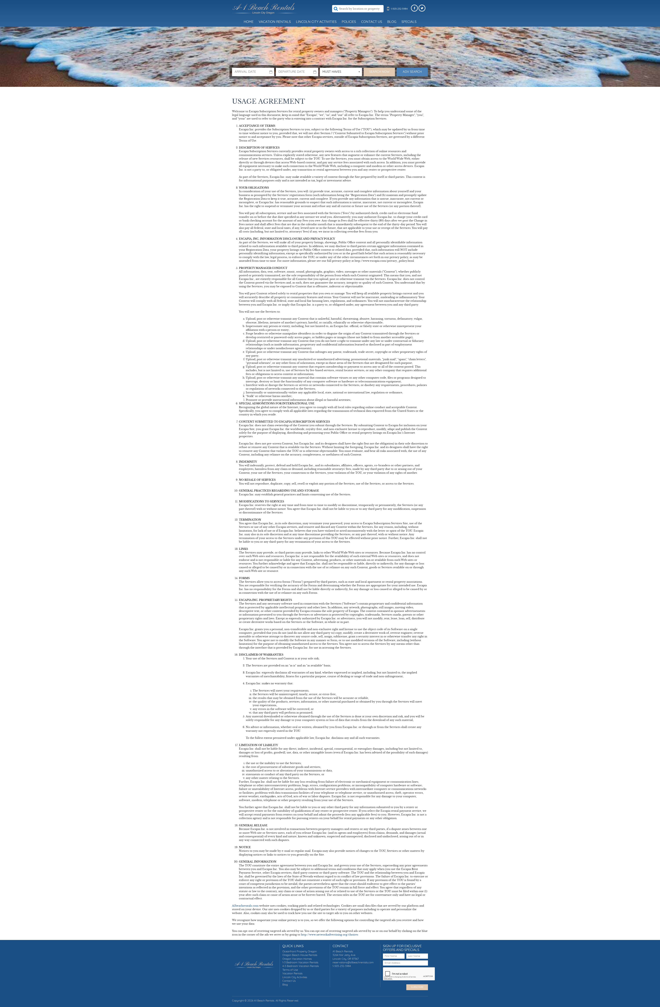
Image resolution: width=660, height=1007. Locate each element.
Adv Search (412, 71)
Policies (349, 22)
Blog (391, 22)
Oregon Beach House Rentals (299, 955)
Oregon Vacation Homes (297, 959)
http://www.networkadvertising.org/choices (329, 934)
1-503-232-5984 (342, 966)
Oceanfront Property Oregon (299, 951)
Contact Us (371, 22)
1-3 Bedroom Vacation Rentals (300, 962)
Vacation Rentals (275, 22)
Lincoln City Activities (316, 22)
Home (249, 22)
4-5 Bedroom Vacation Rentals (300, 966)
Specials (409, 22)
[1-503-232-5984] (388, 11)
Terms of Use (290, 970)
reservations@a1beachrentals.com (353, 962)
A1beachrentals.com (245, 905)
